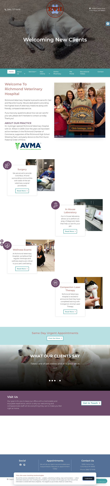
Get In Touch (90, 403)
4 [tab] (57, 380)
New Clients (42, 73)
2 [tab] (52, 380)
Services (32, 72)
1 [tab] (49, 380)
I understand (88, 478)
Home (11, 72)
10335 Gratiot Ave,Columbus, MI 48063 (97, 9)
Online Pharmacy (57, 73)
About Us (19, 73)
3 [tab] (55, 380)
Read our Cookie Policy (65, 481)
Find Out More (54, 338)
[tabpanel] (55, 366)
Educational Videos (84, 73)
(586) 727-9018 (13, 9)
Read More (21, 191)
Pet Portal (72, 73)
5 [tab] (60, 380)
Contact (101, 72)
